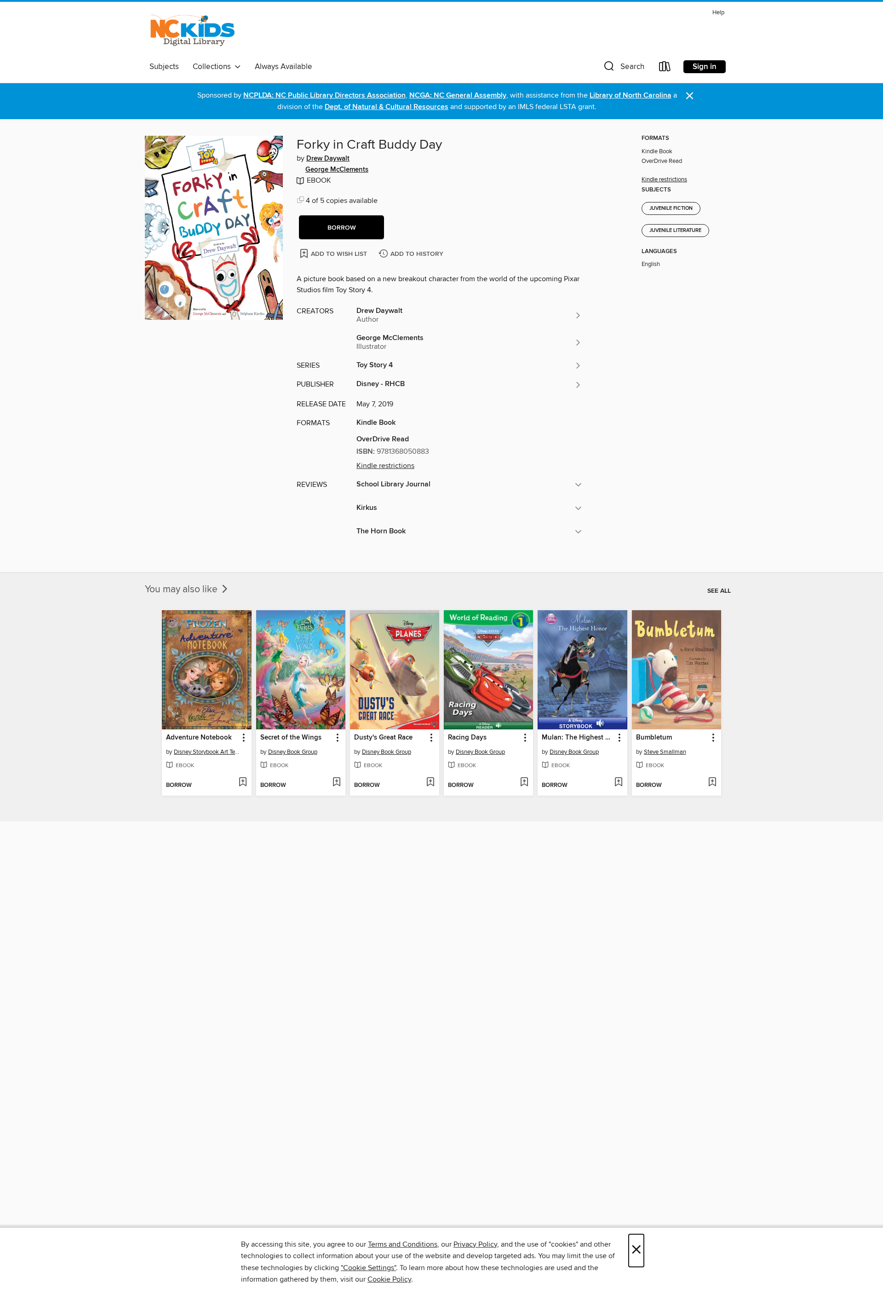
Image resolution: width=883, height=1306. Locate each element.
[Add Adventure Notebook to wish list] (242, 783)
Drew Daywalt (328, 159)
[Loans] (665, 68)
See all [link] (719, 591)
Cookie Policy (389, 1279)
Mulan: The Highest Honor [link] (578, 738)
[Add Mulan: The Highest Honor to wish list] (618, 783)
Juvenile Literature (675, 230)
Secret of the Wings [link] (290, 738)
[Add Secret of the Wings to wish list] (336, 783)
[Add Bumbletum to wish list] (712, 783)
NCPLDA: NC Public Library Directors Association (324, 95)
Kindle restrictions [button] (385, 465)
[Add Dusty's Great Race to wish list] (430, 783)
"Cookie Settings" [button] (368, 1267)
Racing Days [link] (467, 738)
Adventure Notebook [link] (199, 738)
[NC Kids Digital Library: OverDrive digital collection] (192, 32)
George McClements (336, 170)
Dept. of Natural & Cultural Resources (386, 107)
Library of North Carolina (630, 95)
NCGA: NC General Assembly (457, 95)
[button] (623, 68)
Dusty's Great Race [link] (383, 738)
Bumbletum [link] (654, 738)
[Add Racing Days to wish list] (524, 783)
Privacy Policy (475, 1244)
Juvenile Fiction (671, 208)
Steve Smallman (665, 752)
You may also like (182, 589)
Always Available (283, 67)
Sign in (705, 67)
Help (718, 12)
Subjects (164, 67)
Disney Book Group (292, 752)
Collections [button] (214, 67)
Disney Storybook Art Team (207, 752)
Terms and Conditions (402, 1244)
